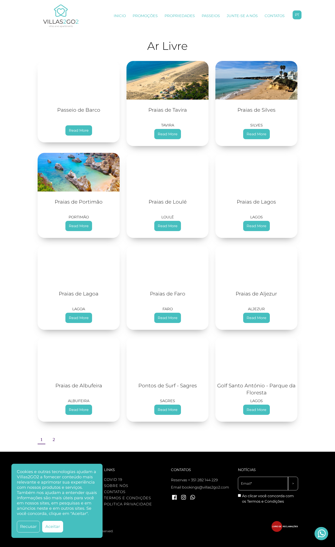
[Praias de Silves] (256, 80)
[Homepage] (61, 16)
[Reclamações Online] (284, 531)
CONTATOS (275, 16)
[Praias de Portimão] (79, 172)
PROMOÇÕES (145, 16)
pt (297, 15)
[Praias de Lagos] (256, 172)
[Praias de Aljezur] (256, 264)
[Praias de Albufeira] (79, 356)
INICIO (120, 16)
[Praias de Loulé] (167, 172)
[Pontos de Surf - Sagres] (167, 356)
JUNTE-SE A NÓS (242, 16)
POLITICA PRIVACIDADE (128, 504)
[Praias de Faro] (167, 264)
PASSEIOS (211, 16)
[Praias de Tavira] (167, 80)
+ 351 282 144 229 (203, 480)
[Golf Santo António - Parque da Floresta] (256, 356)
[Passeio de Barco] (79, 80)
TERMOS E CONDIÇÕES (127, 498)
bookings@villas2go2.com (205, 487)
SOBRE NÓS (116, 486)
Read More (79, 130)
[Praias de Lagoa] (79, 264)
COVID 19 (113, 479)
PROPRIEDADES (180, 16)
